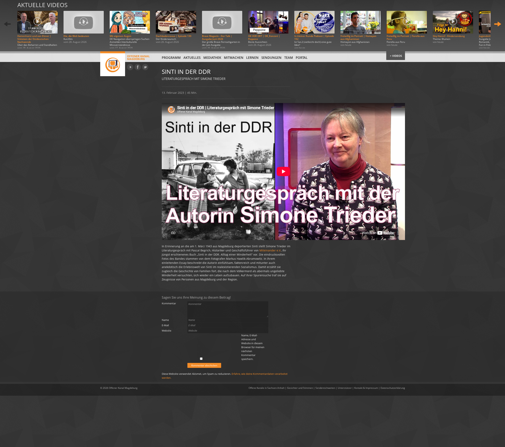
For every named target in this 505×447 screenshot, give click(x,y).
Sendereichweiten (325, 388)
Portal (302, 57)
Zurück (7, 24)
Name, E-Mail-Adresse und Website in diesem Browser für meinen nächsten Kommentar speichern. (252, 347)
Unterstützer (345, 388)
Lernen (252, 57)
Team (288, 57)
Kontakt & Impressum (366, 388)
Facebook (138, 67)
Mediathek (212, 57)
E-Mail (165, 325)
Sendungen (271, 57)
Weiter (497, 24)
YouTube (130, 67)
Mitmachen (233, 57)
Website (166, 330)
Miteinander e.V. (270, 250)
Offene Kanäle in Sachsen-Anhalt (266, 388)
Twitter (145, 67)
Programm (171, 57)
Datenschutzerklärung (393, 388)
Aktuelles (192, 57)
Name (165, 320)
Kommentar (169, 303)
